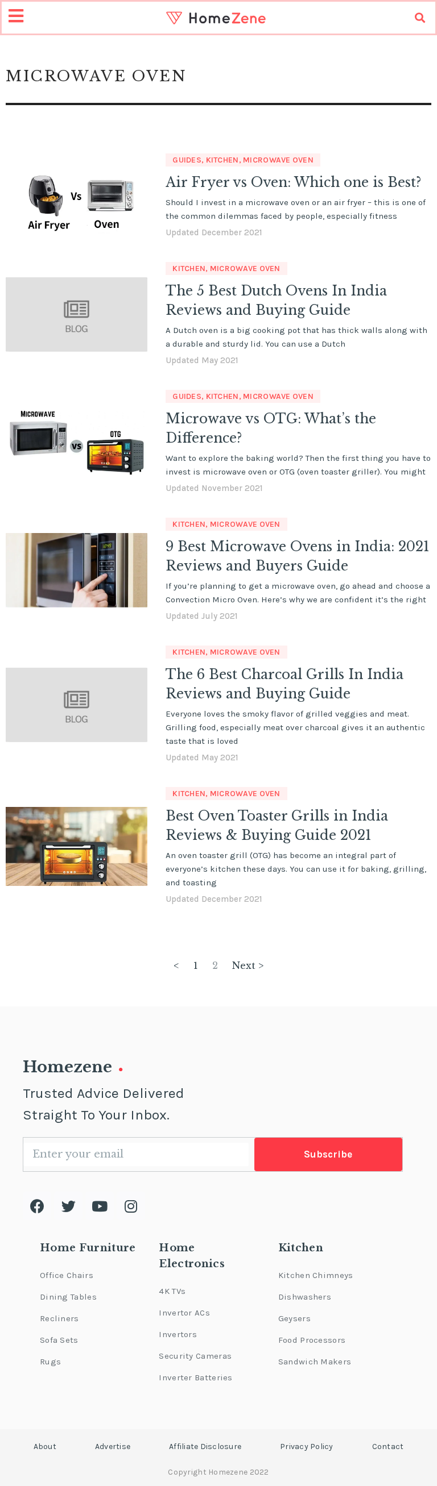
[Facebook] (37, 1206)
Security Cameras (195, 1356)
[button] (45, 1447)
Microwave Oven (278, 160)
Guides (186, 160)
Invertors (178, 1334)
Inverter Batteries (195, 1377)
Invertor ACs (184, 1313)
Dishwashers (304, 1297)
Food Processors (312, 1340)
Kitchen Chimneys (315, 1275)
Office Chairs (66, 1275)
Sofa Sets (59, 1340)
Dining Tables (68, 1297)
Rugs (50, 1361)
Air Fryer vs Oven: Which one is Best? (293, 182)
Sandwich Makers (315, 1361)
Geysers (294, 1318)
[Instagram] (131, 1206)
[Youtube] (99, 1206)
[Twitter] (68, 1206)
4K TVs (172, 1291)
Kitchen (222, 160)
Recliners (59, 1318)
